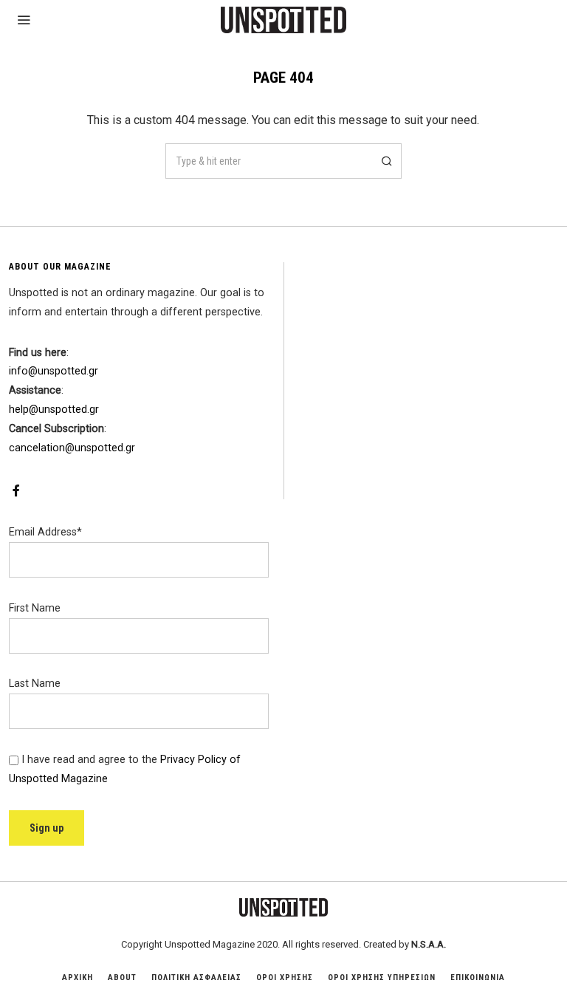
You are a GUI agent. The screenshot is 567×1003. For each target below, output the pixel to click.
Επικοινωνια (477, 977)
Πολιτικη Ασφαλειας (196, 977)
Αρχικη (77, 977)
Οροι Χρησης (284, 977)
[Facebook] (16, 490)
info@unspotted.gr (53, 371)
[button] (384, 161)
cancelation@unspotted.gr (72, 448)
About (122, 977)
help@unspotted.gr (54, 409)
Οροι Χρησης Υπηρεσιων (382, 977)
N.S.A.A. (428, 944)
